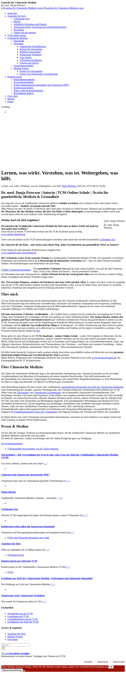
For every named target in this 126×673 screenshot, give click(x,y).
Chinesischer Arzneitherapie (47, 392)
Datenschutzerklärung (12, 670)
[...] (45, 463)
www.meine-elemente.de (13, 234)
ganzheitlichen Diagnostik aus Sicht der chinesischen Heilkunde (92, 387)
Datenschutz (119, 661)
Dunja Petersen (69, 186)
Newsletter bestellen (19, 653)
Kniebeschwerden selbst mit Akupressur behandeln (28, 526)
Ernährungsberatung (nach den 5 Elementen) (35, 412)
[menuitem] (66, 13)
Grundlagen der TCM (18, 616)
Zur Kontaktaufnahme (12, 443)
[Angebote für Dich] (28, 537)
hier (38, 330)
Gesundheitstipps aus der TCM (22, 619)
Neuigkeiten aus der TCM (20, 613)
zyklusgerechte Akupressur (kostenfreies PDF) (25, 474)
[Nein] (24, 670)
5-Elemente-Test (107, 239)
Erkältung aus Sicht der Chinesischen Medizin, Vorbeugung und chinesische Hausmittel (47, 578)
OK (111, 667)
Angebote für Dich (11, 543)
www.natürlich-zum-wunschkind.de (18, 252)
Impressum (102, 661)
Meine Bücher (8, 492)
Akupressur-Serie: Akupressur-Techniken (23, 595)
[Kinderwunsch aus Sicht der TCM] (15, 555)
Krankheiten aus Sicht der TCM (22, 622)
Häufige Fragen (15, 636)
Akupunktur (23, 392)
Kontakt (88, 661)
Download (12, 639)
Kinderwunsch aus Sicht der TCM (19, 561)
